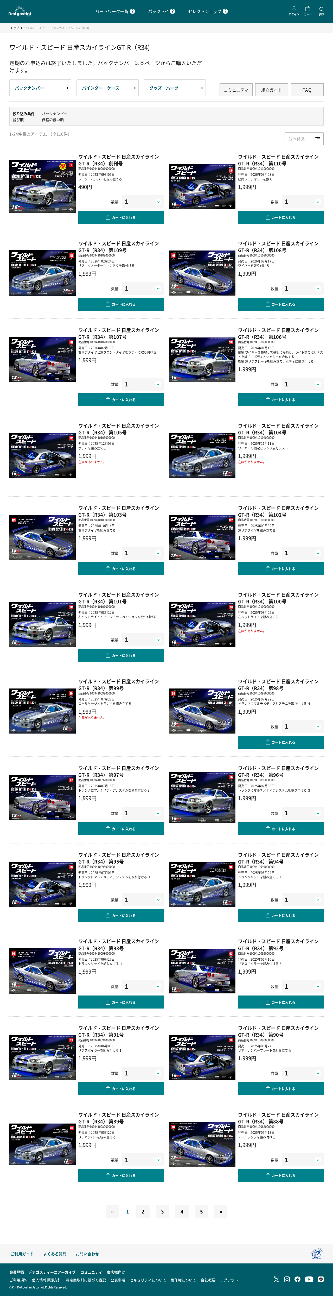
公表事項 (118, 1279)
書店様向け (116, 1272)
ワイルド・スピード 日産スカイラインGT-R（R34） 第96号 (278, 771)
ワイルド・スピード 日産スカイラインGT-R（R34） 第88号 (278, 1118)
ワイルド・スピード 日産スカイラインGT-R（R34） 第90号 (278, 1031)
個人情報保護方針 (46, 1279)
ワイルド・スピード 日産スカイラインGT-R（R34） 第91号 (118, 1031)
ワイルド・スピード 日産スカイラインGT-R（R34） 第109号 (118, 246)
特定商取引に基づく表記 (86, 1279)
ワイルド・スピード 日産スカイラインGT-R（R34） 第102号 (278, 511)
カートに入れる (124, 217)
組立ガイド (271, 90)
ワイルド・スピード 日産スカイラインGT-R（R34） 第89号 (118, 1118)
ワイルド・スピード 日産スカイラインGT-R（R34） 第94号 (278, 858)
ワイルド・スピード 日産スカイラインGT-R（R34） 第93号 (118, 944)
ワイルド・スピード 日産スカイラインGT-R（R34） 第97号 (118, 771)
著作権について (183, 1279)
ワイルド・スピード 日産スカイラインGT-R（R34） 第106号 (278, 333)
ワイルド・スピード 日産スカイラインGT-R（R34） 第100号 (278, 598)
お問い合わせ (87, 1253)
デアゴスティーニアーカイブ (52, 1272)
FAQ (307, 89)
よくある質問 (55, 1253)
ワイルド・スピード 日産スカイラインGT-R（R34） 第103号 (118, 511)
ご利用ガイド (22, 1253)
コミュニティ (236, 90)
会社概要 (208, 1279)
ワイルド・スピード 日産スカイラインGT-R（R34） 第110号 (278, 160)
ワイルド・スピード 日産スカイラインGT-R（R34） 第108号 (278, 246)
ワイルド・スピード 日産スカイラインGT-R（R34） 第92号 (278, 944)
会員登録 (16, 1272)
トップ (14, 28)
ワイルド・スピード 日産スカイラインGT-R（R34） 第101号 (118, 598)
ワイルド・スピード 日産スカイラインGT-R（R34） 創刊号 (118, 160)
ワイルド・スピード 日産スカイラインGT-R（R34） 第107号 (118, 333)
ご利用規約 (18, 1279)
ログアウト (229, 1279)
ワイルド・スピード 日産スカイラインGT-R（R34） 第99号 (118, 684)
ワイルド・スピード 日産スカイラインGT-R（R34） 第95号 (118, 858)
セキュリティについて (148, 1279)
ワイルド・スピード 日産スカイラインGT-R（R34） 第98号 (278, 684)
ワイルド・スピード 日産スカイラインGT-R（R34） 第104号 (278, 429)
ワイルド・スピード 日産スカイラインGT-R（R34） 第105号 (118, 429)
